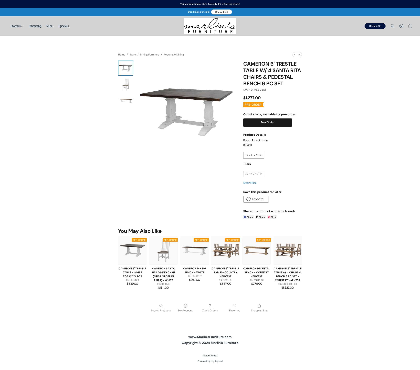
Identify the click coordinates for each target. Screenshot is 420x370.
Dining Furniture (149, 54)
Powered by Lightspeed (210, 361)
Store (132, 54)
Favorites (234, 310)
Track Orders (210, 310)
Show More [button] (249, 182)
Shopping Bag (259, 310)
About (50, 26)
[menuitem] (295, 54)
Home (121, 54)
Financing (35, 26)
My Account (185, 310)
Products (16, 26)
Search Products (161, 310)
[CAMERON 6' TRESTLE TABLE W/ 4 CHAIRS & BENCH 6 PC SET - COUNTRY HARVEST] (287, 250)
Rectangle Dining (174, 54)
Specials (64, 26)
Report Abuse (210, 355)
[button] (221, 12)
